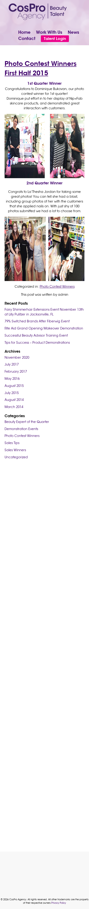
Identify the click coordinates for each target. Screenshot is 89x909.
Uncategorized (16, 457)
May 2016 (12, 379)
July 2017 (12, 364)
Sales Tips (12, 443)
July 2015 (12, 393)
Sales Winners (15, 450)
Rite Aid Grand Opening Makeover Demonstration (44, 328)
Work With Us (49, 32)
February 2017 (16, 371)
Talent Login (55, 38)
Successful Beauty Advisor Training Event (36, 335)
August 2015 (14, 386)
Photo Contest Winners (57, 286)
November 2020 (17, 357)
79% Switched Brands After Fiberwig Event (37, 321)
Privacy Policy (58, 902)
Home (24, 32)
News (73, 32)
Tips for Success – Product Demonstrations (37, 343)
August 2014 (14, 400)
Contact (26, 38)
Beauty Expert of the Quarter (27, 422)
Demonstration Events (21, 429)
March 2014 (14, 407)
